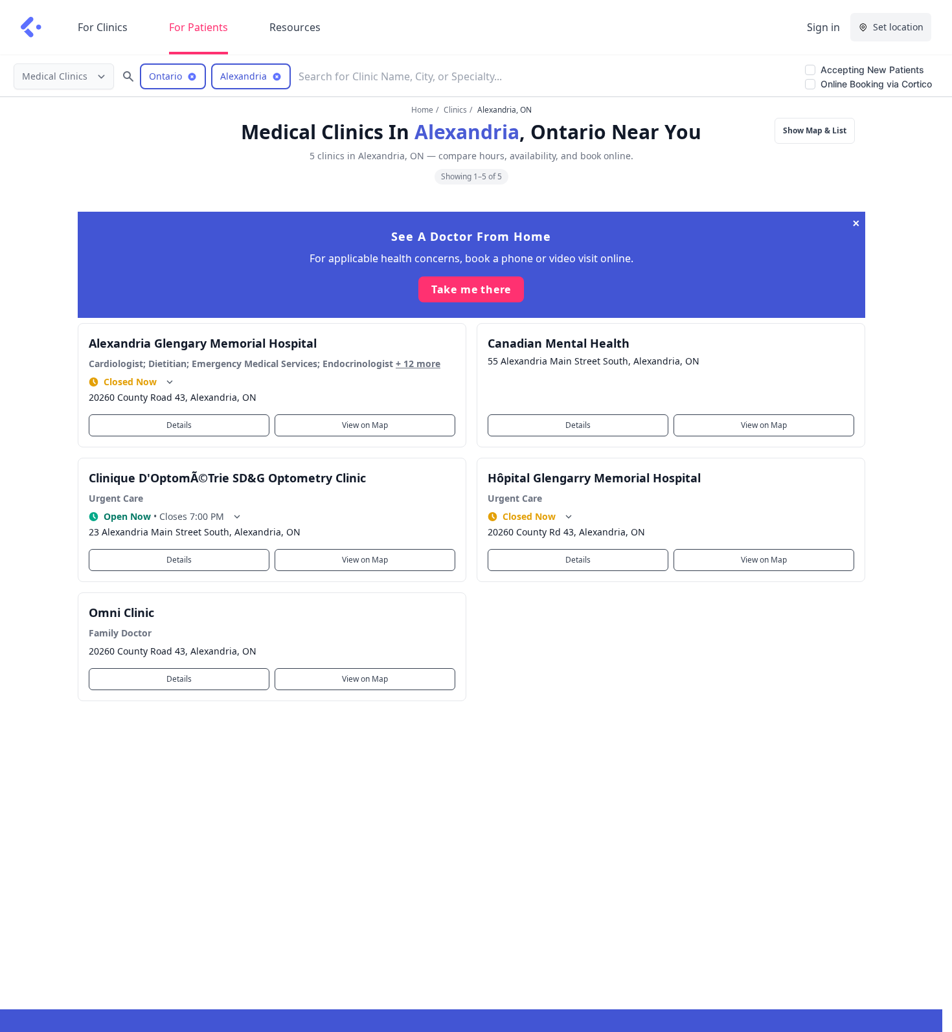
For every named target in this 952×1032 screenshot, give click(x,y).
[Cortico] (31, 27)
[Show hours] (169, 382)
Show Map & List (814, 130)
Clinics (455, 109)
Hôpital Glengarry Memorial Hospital (594, 478)
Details (179, 425)
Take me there (471, 289)
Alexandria (466, 131)
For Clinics (103, 27)
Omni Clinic (121, 612)
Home (422, 109)
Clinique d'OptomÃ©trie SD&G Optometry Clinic (227, 478)
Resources (295, 27)
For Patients (198, 27)
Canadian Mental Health (558, 343)
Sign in (823, 27)
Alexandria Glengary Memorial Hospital (203, 343)
